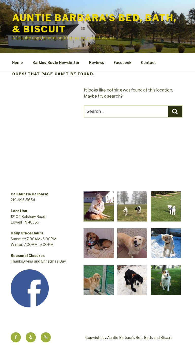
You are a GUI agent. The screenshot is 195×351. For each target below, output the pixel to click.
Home (17, 62)
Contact (148, 62)
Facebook (122, 62)
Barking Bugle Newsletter (55, 62)
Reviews (96, 62)
